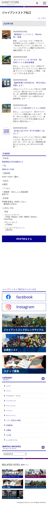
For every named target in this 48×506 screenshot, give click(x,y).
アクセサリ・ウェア (13, 396)
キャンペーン (11, 415)
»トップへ (41, 18)
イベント (9, 410)
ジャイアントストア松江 (16, 12)
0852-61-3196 (8, 169)
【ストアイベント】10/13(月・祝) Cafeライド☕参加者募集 (27, 61)
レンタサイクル (11, 440)
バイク (8, 386)
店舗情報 (9, 425)
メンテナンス (11, 400)
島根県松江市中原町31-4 (12, 161)
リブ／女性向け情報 (13, 420)
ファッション (11, 405)
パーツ (8, 391)
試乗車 (8, 430)
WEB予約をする (24, 238)
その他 (8, 435)
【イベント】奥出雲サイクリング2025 (29, 108)
